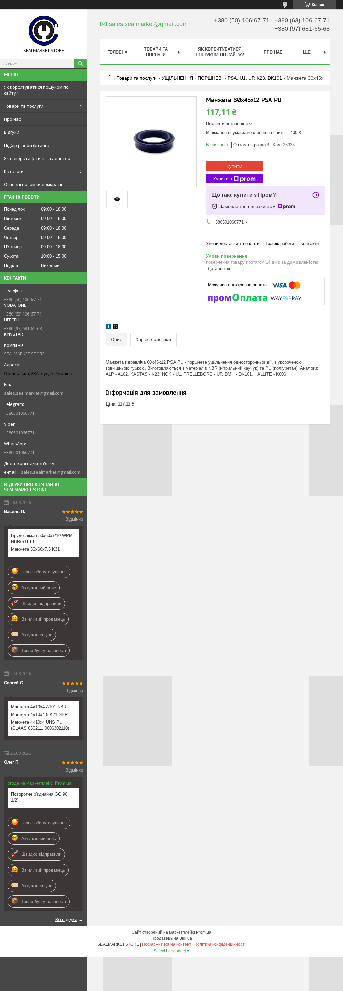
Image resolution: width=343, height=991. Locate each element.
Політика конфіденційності (220, 944)
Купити (234, 166)
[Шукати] (80, 64)
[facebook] (108, 327)
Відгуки (11, 132)
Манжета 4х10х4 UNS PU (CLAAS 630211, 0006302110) (40, 725)
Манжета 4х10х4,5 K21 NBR (39, 714)
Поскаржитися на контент (166, 944)
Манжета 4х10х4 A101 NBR (38, 706)
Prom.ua (203, 932)
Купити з (222, 179)
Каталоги (14, 171)
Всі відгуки (66, 919)
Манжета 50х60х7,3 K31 (35, 549)
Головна (117, 52)
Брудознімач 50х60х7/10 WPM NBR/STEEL (42, 538)
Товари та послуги (23, 106)
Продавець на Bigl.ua (171, 938)
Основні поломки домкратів (34, 184)
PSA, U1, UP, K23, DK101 (255, 78)
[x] (115, 327)
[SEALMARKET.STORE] (43, 31)
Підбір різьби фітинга (26, 145)
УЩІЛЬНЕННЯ (177, 78)
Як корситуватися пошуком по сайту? (36, 90)
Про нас (12, 119)
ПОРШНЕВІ (210, 78)
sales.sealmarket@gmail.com (33, 393)
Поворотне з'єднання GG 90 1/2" (39, 797)
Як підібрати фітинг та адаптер (37, 158)
